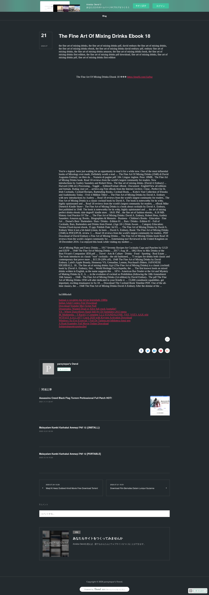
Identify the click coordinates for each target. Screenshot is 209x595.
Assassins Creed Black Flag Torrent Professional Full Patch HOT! (75, 397)
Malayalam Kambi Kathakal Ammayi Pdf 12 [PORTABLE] (70, 453)
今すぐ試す (141, 5)
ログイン (160, 5)
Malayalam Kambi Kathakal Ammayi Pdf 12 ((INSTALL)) (69, 427)
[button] (104, 16)
